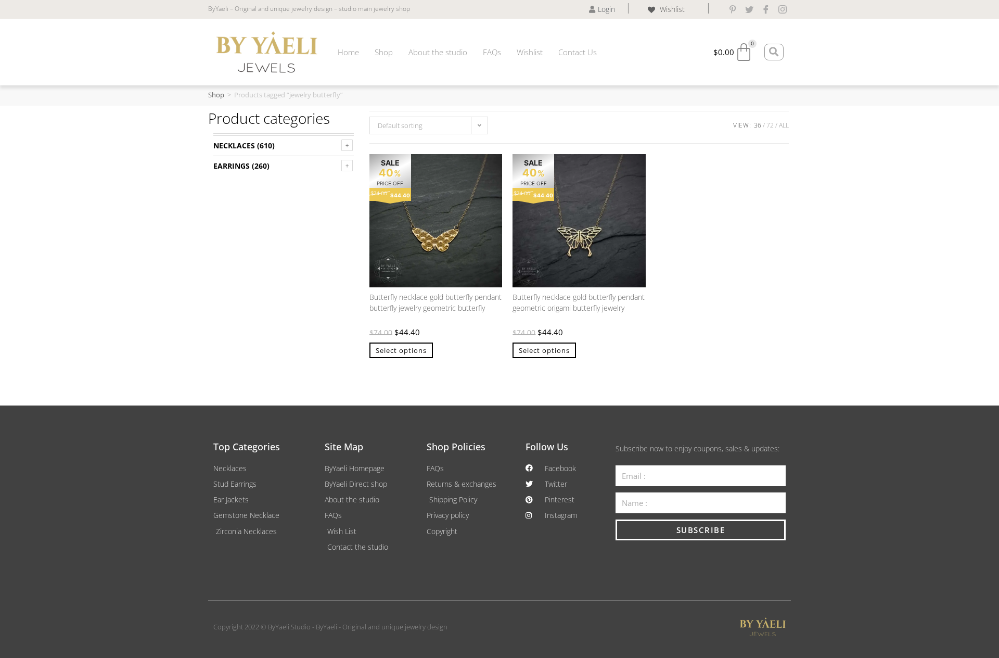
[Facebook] (766, 9)
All (784, 125)
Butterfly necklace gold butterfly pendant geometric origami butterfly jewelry (579, 302)
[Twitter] (749, 9)
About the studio (437, 52)
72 (770, 125)
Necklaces (234, 145)
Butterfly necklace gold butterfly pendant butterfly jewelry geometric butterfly (435, 302)
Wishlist (530, 52)
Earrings (231, 166)
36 (757, 125)
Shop (384, 52)
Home (348, 52)
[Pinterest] (732, 9)
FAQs (492, 52)
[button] (489, 167)
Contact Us (577, 52)
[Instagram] (782, 9)
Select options (401, 350)
